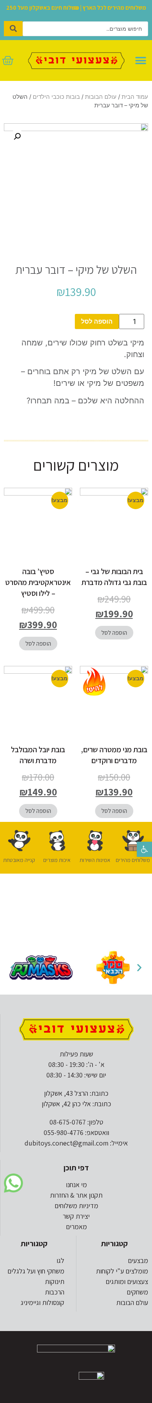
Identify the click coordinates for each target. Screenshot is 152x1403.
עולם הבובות (101, 96)
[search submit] (13, 28)
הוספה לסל (97, 321)
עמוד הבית (135, 96)
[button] (144, 849)
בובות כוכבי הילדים (56, 96)
